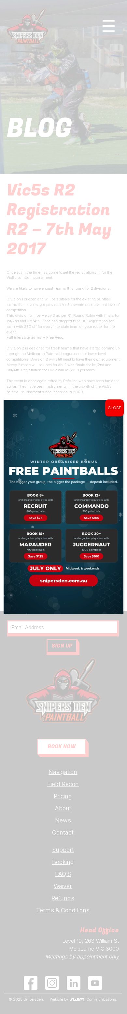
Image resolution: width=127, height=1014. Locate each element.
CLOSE (114, 407)
